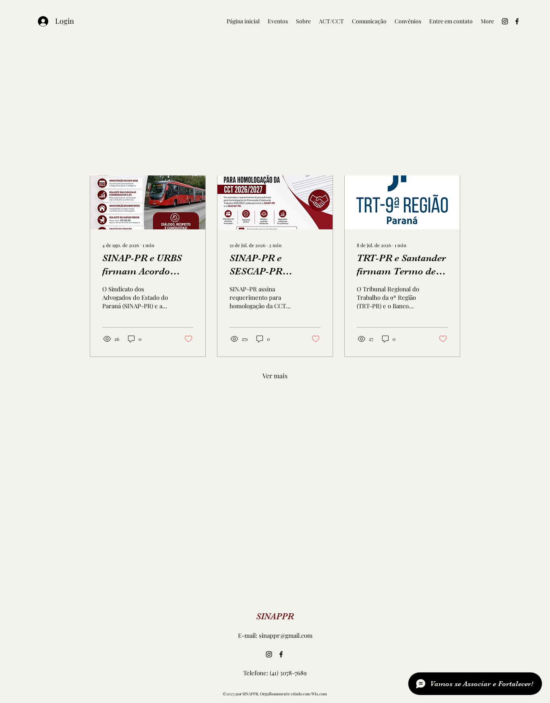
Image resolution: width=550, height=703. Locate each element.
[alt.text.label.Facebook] (517, 21)
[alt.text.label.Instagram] (505, 21)
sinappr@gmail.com (285, 635)
